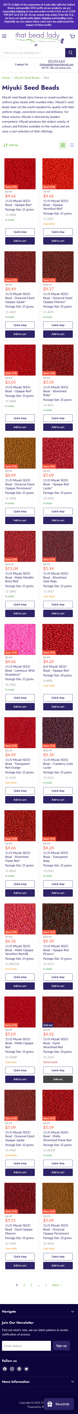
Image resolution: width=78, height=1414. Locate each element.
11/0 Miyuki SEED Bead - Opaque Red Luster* (56, 484)
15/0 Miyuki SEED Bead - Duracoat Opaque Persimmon (56, 1229)
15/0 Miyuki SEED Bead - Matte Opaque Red (19, 1043)
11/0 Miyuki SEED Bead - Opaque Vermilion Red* (55, 204)
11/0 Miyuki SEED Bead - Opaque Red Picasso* (56, 950)
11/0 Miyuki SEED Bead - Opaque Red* (18, 203)
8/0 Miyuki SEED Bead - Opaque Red (56, 668)
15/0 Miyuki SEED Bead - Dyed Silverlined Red (55, 1043)
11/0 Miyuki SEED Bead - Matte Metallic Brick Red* (19, 577)
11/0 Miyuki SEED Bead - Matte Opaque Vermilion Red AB (19, 950)
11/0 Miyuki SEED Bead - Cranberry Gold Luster (58, 763)
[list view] (71, 145)
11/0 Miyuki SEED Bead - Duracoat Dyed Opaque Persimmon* (19, 484)
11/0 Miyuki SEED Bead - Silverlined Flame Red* (17, 856)
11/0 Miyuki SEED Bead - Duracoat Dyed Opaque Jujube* (19, 297)
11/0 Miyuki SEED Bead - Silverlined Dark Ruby (55, 577)
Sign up (61, 1345)
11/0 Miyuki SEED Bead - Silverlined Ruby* (55, 391)
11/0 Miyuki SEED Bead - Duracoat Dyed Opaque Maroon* (57, 297)
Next (55, 1285)
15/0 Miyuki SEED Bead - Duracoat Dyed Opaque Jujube (19, 1136)
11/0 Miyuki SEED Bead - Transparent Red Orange (17, 763)
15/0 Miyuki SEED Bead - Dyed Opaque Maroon (19, 1229)
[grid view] (62, 145)
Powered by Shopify (39, 1406)
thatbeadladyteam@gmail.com (57, 64)
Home (6, 77)
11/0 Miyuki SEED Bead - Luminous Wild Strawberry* (20, 670)
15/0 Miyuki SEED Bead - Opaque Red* (18, 389)
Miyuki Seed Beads (27, 77)
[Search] (70, 52)
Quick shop (20, 231)
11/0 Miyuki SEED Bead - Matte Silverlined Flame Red (57, 1136)
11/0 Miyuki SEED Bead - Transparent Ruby (55, 856)
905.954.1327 (56, 61)
